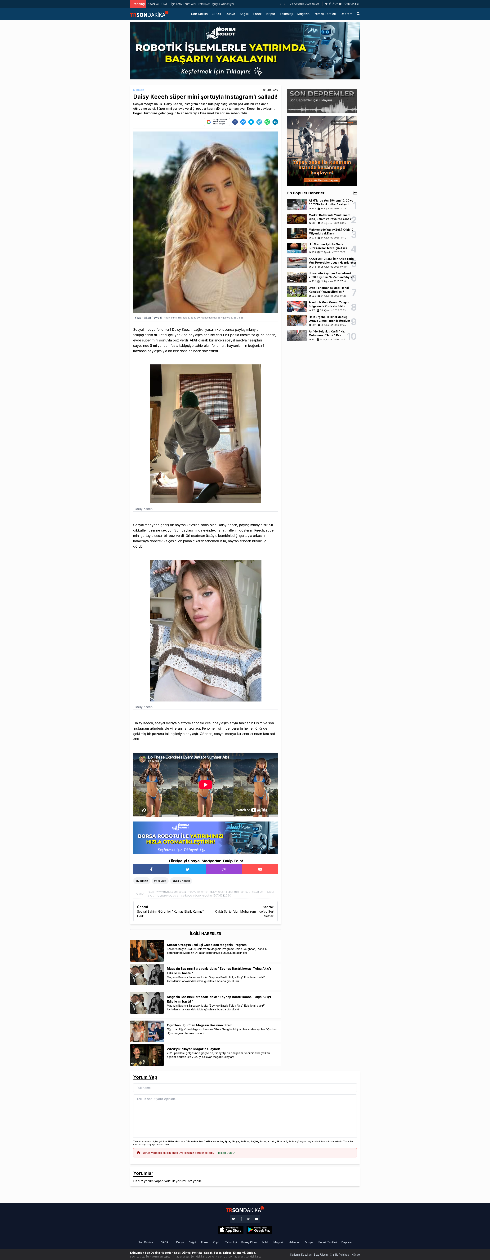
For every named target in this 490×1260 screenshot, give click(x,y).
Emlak (265, 1242)
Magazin (303, 14)
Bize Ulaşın (321, 1254)
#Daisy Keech (181, 880)
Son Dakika (199, 14)
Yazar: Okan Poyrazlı (149, 317)
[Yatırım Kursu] (322, 151)
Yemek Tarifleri (325, 14)
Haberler (294, 1242)
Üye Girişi (350, 3)
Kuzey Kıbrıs (249, 1242)
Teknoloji (286, 14)
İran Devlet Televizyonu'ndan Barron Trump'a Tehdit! (181, 4)
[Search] (358, 13)
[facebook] (235, 122)
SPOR (216, 14)
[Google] (230, 1230)
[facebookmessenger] (243, 122)
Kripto (270, 14)
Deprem (346, 14)
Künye (356, 1254)
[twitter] (251, 122)
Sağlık (244, 14)
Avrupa (309, 1242)
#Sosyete (160, 880)
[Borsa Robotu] (205, 837)
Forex (257, 14)
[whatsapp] (267, 122)
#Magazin (142, 880)
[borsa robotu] (245, 50)
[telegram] (259, 122)
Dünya (230, 14)
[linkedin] (275, 122)
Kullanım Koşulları (301, 1254)
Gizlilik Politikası (340, 1254)
